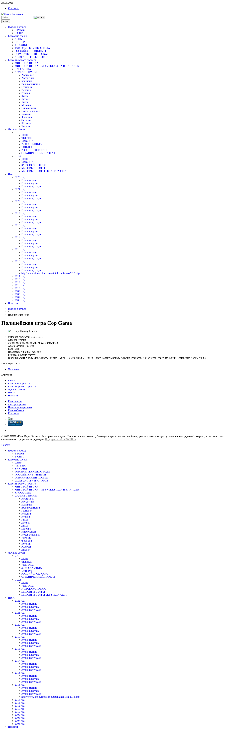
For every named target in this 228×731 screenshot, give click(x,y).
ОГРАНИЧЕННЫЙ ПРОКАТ (32, 54)
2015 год (20, 261)
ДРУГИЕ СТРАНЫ (26, 72)
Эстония (26, 120)
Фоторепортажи (17, 404)
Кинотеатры (15, 401)
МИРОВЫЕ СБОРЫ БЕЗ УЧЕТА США (44, 171)
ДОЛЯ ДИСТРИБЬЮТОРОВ (31, 57)
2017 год (20, 237)
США (18, 156)
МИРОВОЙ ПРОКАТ (27, 63)
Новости (13, 303)
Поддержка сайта (55, 439)
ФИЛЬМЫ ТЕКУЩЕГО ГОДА (32, 48)
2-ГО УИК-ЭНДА (31, 144)
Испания (26, 90)
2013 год (20, 279)
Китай (25, 96)
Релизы (12, 380)
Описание (14, 369)
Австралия (27, 75)
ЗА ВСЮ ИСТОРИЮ (33, 165)
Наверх (5, 444)
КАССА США (23, 69)
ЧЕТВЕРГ (20, 42)
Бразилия (26, 81)
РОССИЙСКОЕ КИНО (34, 150)
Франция (26, 117)
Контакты (13, 8)
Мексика (26, 105)
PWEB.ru (70, 439)
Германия (26, 87)
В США (19, 33)
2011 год (19, 285)
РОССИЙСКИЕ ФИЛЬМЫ (30, 51)
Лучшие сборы (16, 129)
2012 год (20, 282)
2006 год (20, 300)
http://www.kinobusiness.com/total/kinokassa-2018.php (50, 273)
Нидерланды (28, 108)
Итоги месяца (29, 180)
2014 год (20, 276)
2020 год (20, 201)
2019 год (20, 213)
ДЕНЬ (18, 39)
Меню (6, 21)
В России (20, 30)
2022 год (20, 177)
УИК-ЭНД (21, 45)
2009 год (20, 291)
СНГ (17, 132)
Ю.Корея (26, 123)
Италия (25, 93)
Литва (24, 102)
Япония (25, 126)
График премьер (17, 27)
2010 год (20, 288)
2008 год (20, 294)
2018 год (20, 225)
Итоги (11, 174)
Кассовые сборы (17, 36)
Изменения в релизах (20, 407)
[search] (39, 17)
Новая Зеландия (30, 111)
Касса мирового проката (22, 60)
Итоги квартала (30, 183)
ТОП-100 (26, 147)
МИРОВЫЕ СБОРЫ (33, 168)
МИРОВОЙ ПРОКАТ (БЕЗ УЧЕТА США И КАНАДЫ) (47, 66)
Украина (26, 114)
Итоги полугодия (31, 186)
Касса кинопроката (19, 383)
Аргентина (27, 78)
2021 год (20, 189)
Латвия (25, 99)
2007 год (20, 297)
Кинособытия (16, 410)
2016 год (20, 249)
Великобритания (30, 84)
